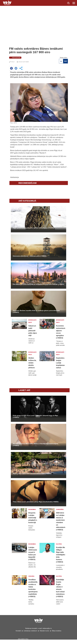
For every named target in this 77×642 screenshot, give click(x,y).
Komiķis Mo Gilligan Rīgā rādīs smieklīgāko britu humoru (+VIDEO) (60, 555)
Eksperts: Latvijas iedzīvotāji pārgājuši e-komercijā (32, 517)
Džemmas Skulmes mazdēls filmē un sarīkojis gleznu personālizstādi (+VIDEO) (36, 311)
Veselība (31, 576)
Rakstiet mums (44, 631)
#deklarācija (14, 177)
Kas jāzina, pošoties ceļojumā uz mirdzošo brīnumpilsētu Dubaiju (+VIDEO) (38, 284)
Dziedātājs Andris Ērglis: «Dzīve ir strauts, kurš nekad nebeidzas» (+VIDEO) (60, 588)
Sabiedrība (60, 509)
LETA (15, 123)
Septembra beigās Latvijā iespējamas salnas (60, 363)
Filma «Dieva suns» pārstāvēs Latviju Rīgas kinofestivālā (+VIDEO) (35, 502)
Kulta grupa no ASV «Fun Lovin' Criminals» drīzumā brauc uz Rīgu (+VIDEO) (35, 416)
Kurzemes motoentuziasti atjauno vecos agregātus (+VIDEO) (60, 332)
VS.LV (12, 62)
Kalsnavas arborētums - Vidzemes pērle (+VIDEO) (29, 256)
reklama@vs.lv (47, 628)
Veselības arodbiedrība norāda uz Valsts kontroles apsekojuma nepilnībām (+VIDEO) (32, 588)
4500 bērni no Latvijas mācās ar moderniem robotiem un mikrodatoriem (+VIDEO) (60, 521)
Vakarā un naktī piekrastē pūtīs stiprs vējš (32, 330)
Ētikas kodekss (56, 631)
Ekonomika (32, 509)
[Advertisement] (38, 32)
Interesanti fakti (16, 57)
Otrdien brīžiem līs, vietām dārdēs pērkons (32, 363)
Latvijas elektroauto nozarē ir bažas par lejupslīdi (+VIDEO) (32, 553)
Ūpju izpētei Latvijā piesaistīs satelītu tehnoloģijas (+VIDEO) (33, 228)
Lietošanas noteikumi (30, 631)
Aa (61, 61)
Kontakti (18, 631)
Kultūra (59, 544)
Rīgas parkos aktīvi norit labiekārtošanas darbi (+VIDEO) (32, 473)
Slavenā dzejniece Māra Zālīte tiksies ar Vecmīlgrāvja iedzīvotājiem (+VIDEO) (35, 444)
